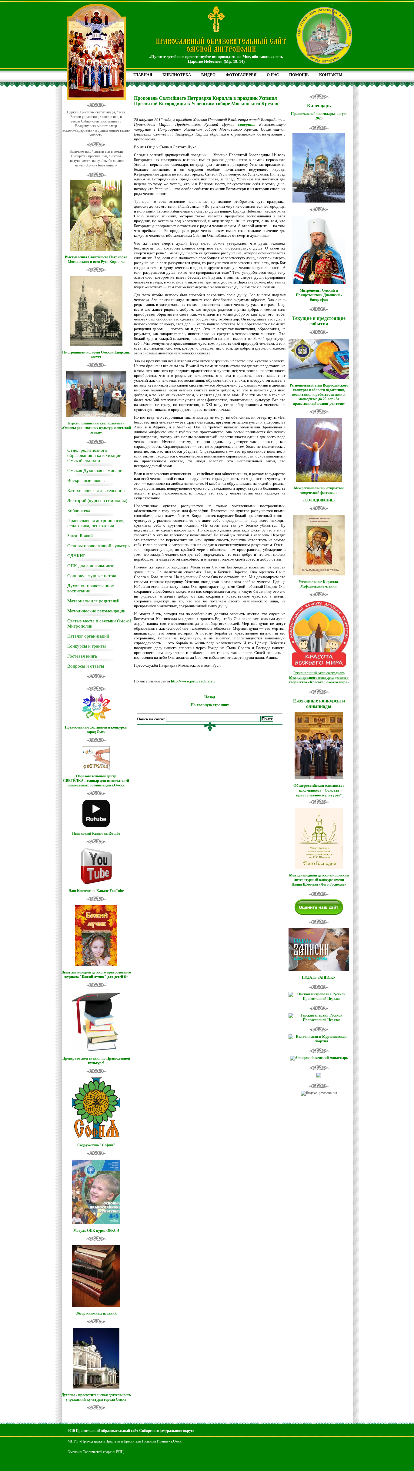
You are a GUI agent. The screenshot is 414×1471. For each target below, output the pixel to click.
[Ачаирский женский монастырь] (319, 1058)
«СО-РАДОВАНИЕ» (319, 500)
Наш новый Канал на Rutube (96, 833)
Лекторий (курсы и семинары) (97, 500)
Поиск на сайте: (151, 719)
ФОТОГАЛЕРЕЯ (241, 74)
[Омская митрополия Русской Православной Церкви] (319, 999)
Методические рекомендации (96, 610)
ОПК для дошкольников (90, 565)
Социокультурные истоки (92, 575)
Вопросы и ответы (85, 666)
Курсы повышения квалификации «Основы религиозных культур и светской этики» (96, 427)
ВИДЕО (208, 74)
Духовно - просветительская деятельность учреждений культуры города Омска (96, 1397)
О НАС (273, 74)
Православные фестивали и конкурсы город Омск (96, 729)
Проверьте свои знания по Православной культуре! (96, 1060)
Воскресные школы (86, 480)
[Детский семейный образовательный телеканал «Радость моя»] (318, 1076)
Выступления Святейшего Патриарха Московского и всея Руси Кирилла (96, 259)
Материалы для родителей (93, 600)
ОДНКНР (76, 555)
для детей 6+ (117, 977)
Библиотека (78, 510)
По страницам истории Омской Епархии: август (96, 354)
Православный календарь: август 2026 (319, 116)
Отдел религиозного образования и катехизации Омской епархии (94, 455)
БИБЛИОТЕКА (176, 74)
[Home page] (221, 52)
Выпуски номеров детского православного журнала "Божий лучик (96, 974)
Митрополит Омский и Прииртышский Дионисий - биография (319, 295)
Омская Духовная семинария (96, 470)
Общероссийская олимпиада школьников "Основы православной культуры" (319, 790)
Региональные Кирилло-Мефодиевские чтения (319, 584)
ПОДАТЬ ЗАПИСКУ (319, 977)
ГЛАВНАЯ (142, 74)
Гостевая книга (82, 656)
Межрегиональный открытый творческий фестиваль (319, 490)
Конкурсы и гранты (86, 646)
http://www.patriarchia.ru (193, 681)
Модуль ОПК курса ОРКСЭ (96, 1230)
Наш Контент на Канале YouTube (96, 891)
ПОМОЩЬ (299, 74)
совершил (246, 124)
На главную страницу (210, 704)
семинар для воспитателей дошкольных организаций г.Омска (98, 783)
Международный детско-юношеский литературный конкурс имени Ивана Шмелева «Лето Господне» (319, 879)
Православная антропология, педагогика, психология (96, 523)
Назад (209, 697)
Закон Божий (80, 535)
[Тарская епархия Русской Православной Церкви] (319, 1020)
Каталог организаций (88, 636)
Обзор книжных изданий (96, 1313)
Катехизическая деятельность (96, 490)
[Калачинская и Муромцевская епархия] (319, 1041)
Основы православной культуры (99, 545)
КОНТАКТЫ (330, 74)
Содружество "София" (96, 1145)
